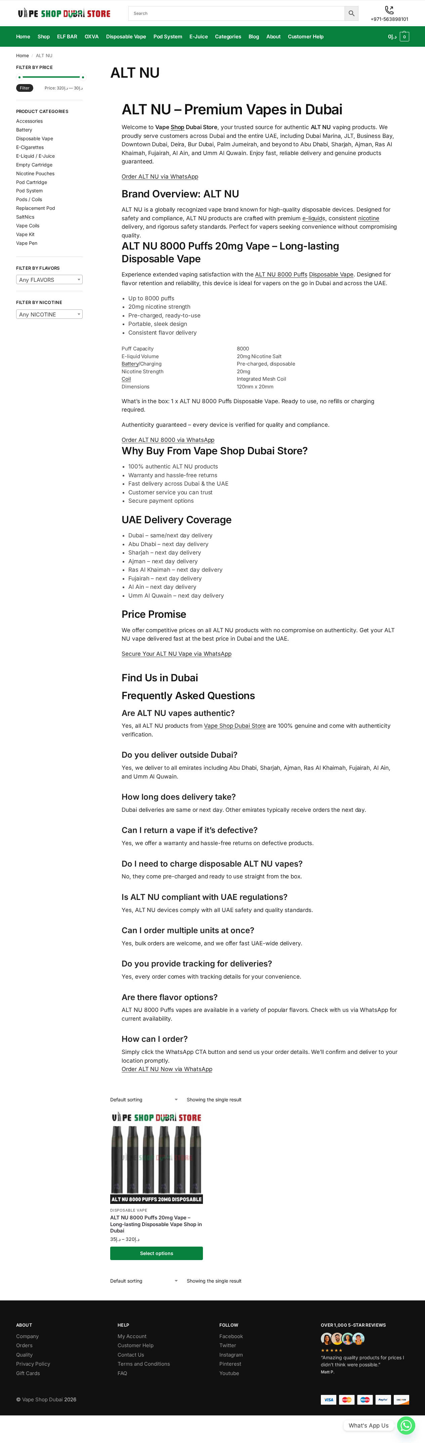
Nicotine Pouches (35, 173)
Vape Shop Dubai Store (235, 725)
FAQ (122, 1373)
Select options (156, 1253)
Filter (25, 87)
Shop (178, 127)
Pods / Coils (29, 199)
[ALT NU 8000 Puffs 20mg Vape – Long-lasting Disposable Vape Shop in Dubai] (156, 1157)
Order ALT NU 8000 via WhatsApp (168, 439)
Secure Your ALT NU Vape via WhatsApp (176, 653)
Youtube (229, 1373)
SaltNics (25, 217)
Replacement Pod (35, 208)
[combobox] (49, 279)
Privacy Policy (33, 1364)
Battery (130, 363)
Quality (24, 1355)
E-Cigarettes (30, 147)
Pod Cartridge (31, 182)
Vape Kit (25, 234)
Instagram (231, 1355)
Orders (24, 1345)
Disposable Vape (331, 274)
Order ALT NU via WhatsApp (160, 176)
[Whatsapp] (406, 1425)
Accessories (29, 121)
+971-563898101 (389, 19)
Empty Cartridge (34, 164)
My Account (132, 1336)
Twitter (227, 1345)
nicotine (368, 218)
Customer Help (136, 1345)
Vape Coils (27, 225)
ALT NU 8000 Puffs (281, 274)
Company (27, 1336)
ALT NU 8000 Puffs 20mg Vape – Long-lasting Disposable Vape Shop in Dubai (156, 1224)
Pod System (29, 190)
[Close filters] (85, 68)
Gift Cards (28, 1373)
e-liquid (312, 218)
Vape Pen (26, 243)
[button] (398, 37)
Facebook (231, 1336)
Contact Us (131, 1355)
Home (22, 55)
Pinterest (230, 1364)
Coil (126, 379)
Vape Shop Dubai (42, 1399)
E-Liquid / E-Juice (35, 156)
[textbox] (49, 279)
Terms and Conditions (144, 1364)
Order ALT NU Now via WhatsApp (167, 1069)
